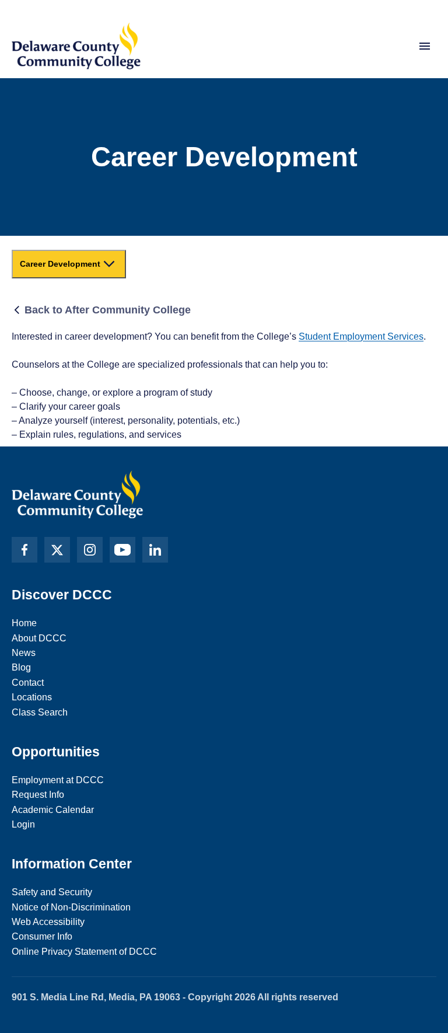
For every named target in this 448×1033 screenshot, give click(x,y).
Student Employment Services (361, 336)
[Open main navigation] (424, 46)
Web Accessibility (48, 922)
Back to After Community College (107, 310)
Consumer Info (42, 936)
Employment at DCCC (58, 780)
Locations (32, 697)
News (24, 653)
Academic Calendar (53, 810)
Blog (21, 667)
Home (24, 623)
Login (23, 824)
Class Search (40, 712)
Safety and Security (52, 892)
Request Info (38, 795)
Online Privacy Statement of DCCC (84, 952)
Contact (28, 682)
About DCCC (39, 638)
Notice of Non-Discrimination (71, 907)
